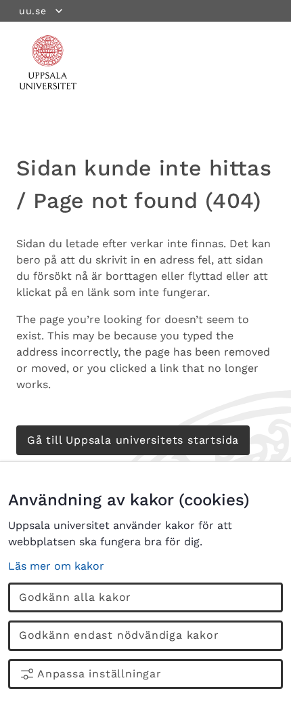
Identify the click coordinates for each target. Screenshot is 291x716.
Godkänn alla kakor (75, 597)
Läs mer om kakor (56, 566)
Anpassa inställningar (99, 673)
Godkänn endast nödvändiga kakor (119, 635)
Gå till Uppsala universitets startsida (133, 440)
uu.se (33, 10)
